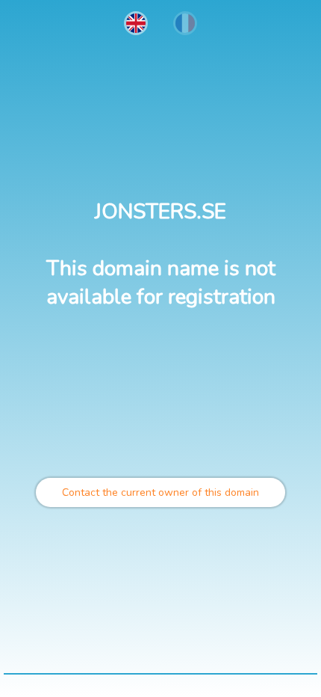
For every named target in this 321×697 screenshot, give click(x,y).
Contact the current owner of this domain (160, 492)
